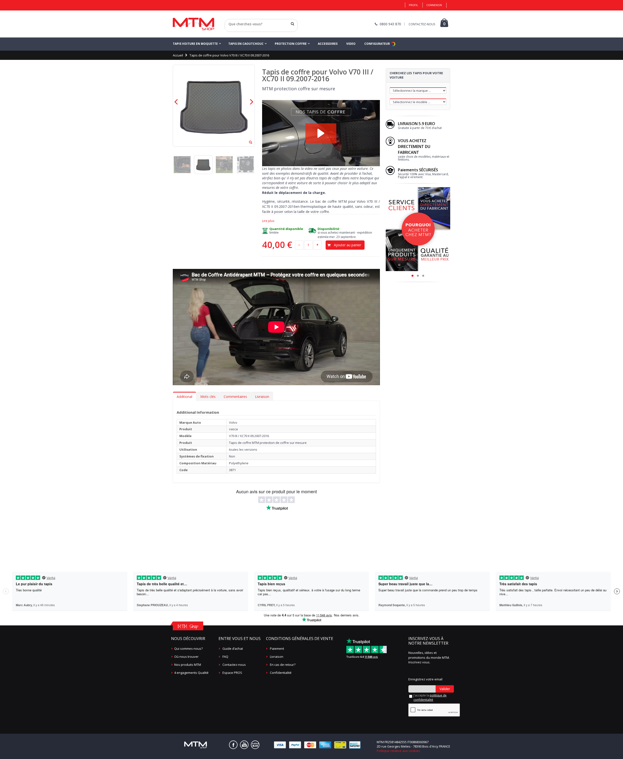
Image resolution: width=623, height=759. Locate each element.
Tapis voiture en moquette (195, 44)
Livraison (262, 396)
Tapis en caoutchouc (246, 44)
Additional (184, 396)
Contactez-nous (234, 664)
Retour (230, 30)
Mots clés (208, 396)
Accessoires (328, 44)
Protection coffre (291, 44)
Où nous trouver (186, 656)
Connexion (434, 5)
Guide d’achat (232, 648)
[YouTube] (244, 745)
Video (351, 44)
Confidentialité (281, 672)
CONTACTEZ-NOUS (422, 24)
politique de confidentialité (430, 697)
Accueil (178, 55)
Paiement (277, 648)
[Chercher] (292, 23)
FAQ (225, 656)
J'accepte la (430, 697)
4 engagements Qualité (191, 672)
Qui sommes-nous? (188, 648)
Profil (413, 5)
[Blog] (255, 745)
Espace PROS (232, 672)
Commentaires (235, 396)
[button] (320, 133)
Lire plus (268, 220)
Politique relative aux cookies (398, 751)
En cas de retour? (282, 664)
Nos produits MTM (187, 664)
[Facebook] (233, 745)
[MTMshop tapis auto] (193, 24)
